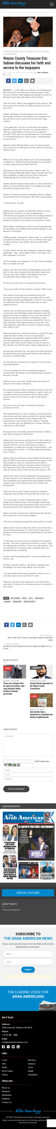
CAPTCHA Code (42, 761)
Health (30, 1071)
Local (9, 75)
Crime (30, 1067)
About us (6, 1088)
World (4, 1067)
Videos (5, 1075)
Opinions (31, 1064)
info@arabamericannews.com (15, 1042)
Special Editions (28, 892)
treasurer (17, 602)
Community (36, 668)
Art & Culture (7, 1071)
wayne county (29, 602)
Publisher (6, 1099)
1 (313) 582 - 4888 (10, 1035)
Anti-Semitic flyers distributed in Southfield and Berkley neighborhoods (41, 714)
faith (24, 598)
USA (4, 1064)
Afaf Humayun (42, 73)
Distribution (7, 1095)
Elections (32, 1060)
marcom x (39, 598)
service (7, 602)
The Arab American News (23, 1117)
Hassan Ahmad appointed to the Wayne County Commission (41, 686)
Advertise (6, 1091)
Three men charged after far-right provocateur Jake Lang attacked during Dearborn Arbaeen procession (14, 688)
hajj (31, 598)
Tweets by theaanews (11, 910)
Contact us (6, 1102)
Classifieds (32, 1075)
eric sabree (15, 598)
